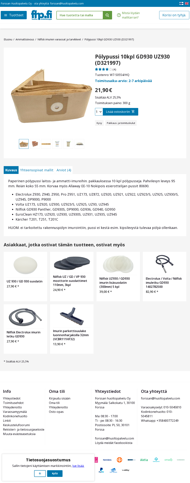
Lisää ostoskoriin (118, 112)
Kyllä (55, 473)
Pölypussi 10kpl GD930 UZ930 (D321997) (132, 60)
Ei (40, 473)
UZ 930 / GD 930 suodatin (24, 281)
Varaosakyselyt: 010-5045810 (161, 407)
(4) (114, 69)
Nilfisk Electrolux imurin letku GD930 (23, 334)
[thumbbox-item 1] (24, 144)
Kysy (99, 123)
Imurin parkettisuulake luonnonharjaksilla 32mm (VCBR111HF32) (71, 335)
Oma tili (54, 403)
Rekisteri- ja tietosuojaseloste (23, 429)
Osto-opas (56, 412)
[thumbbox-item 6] (79, 144)
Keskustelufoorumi (16, 425)
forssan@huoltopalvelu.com (67, 3)
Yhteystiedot (11, 398)
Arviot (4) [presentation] (64, 170)
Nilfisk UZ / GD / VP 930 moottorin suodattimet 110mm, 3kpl (70, 281)
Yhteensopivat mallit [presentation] (36, 170)
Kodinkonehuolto (15, 416)
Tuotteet (16, 15)
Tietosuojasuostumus (48, 459)
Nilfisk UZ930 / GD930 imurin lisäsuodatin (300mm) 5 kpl (114, 283)
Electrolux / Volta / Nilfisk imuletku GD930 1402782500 (164, 283)
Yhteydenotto (12, 407)
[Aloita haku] (107, 15)
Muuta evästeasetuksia (19, 434)
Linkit (7, 421)
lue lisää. (78, 466)
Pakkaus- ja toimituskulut (121, 123)
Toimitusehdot (13, 403)
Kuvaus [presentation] (11, 170)
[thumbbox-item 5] (68, 144)
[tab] (11, 170)
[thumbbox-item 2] (35, 144)
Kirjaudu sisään (59, 398)
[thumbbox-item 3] (46, 144)
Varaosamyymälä (15, 412)
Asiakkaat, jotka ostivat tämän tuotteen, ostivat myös (64, 244)
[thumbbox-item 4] (57, 144)
